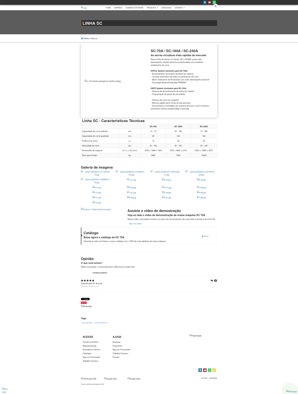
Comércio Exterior (90, 341)
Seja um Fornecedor (91, 357)
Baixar (206, 236)
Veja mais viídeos (135, 223)
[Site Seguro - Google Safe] (133, 378)
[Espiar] (96, 208)
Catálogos (87, 353)
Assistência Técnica (91, 349)
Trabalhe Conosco (90, 360)
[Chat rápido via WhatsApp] (214, 2)
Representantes (89, 345)
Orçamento (117, 345)
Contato (116, 357)
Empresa (116, 341)
